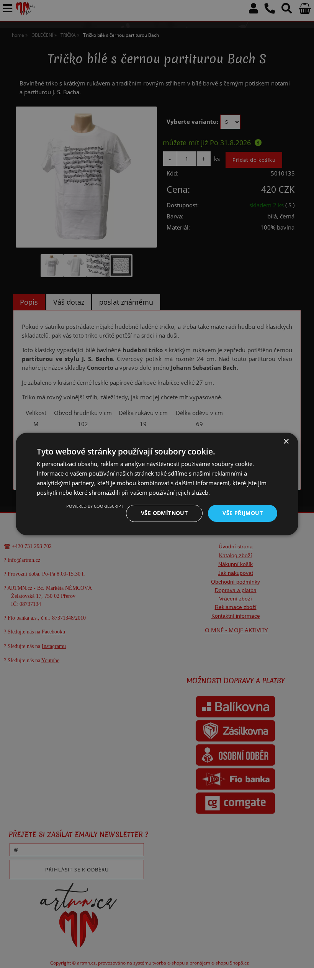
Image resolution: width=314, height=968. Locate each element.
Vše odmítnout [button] (164, 513)
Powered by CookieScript (94, 506)
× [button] (286, 442)
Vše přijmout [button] (242, 513)
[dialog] (157, 484)
